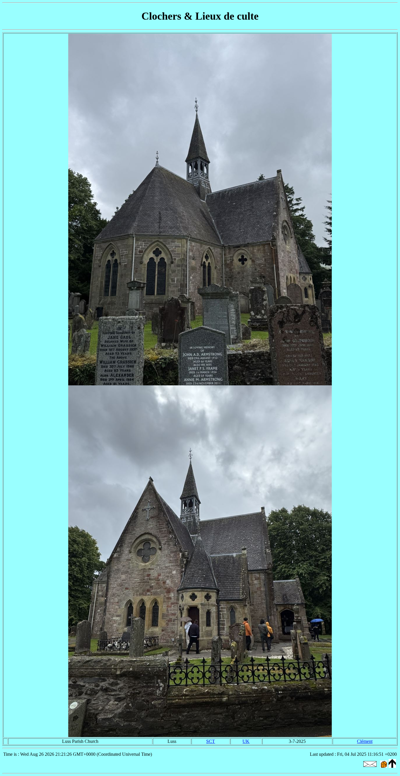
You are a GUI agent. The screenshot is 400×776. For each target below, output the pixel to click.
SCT (210, 741)
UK (245, 741)
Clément (364, 741)
